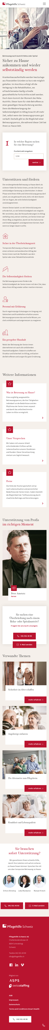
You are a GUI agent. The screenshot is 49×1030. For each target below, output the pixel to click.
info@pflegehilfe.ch (16, 956)
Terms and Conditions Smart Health (24, 1009)
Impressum (13, 1000)
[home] (13, 4)
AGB (10, 995)
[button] (43, 4)
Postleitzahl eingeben (23, 151)
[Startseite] (17, 926)
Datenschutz (14, 1004)
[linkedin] (17, 965)
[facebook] (11, 965)
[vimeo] (22, 965)
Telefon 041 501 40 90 (17, 953)
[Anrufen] (44, 1025)
